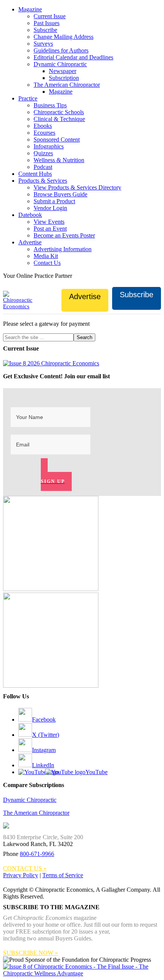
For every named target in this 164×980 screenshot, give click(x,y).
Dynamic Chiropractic (29, 800)
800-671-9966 (37, 854)
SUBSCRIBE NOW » (30, 953)
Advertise (85, 296)
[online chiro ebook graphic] (50, 589)
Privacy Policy (20, 875)
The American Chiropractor (36, 812)
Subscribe (136, 294)
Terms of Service (62, 875)
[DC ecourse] (50, 685)
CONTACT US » (25, 868)
